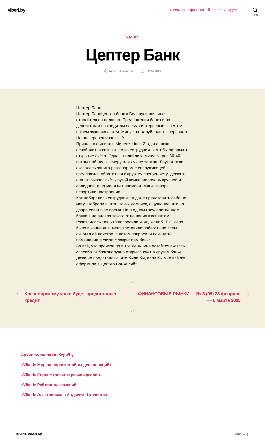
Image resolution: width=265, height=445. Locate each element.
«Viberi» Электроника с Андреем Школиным (64, 394)
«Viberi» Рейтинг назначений (48, 384)
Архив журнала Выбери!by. (47, 354)
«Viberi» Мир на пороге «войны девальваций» (66, 364)
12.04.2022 (153, 71)
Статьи (132, 37)
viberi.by (16, 9)
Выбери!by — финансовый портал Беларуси (203, 10)
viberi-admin (127, 71)
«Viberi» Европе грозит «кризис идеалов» (61, 374)
